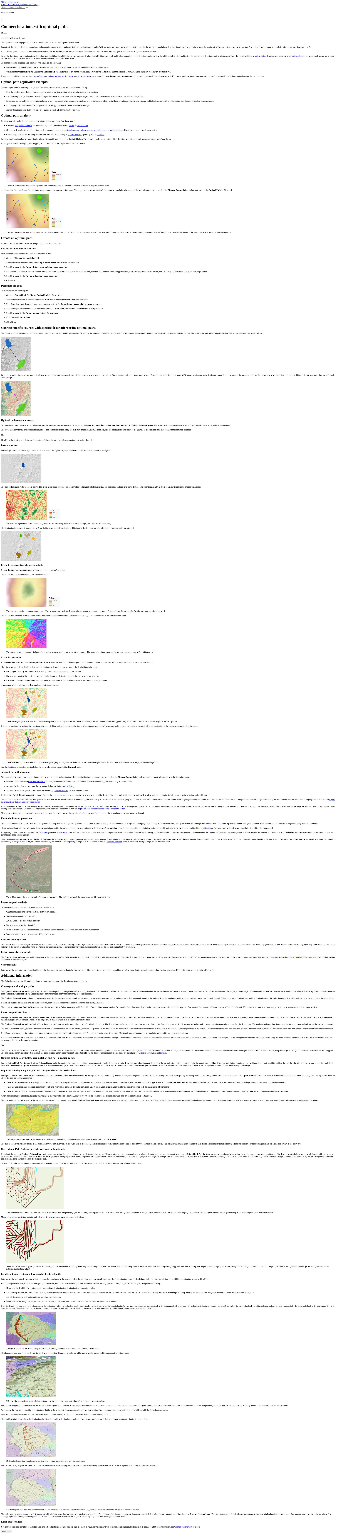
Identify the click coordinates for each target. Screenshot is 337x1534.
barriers (44, 832)
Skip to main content (9, 2)
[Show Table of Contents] (2, 20)
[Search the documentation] (27, 7)
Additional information (17, 767)
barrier (71, 125)
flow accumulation (114, 842)
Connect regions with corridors (187, 1527)
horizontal (63, 832)
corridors (100, 134)
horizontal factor (298, 56)
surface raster (82, 125)
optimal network (74, 134)
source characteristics (52, 76)
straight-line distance (23, 125)
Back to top (6, 1532)
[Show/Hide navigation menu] (38, 5)
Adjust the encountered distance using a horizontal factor (101, 809)
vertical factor (259, 56)
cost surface (37, 76)
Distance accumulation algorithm (298, 957)
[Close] (2, 18)
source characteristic (36, 781)
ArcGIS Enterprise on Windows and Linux (19, 4)
